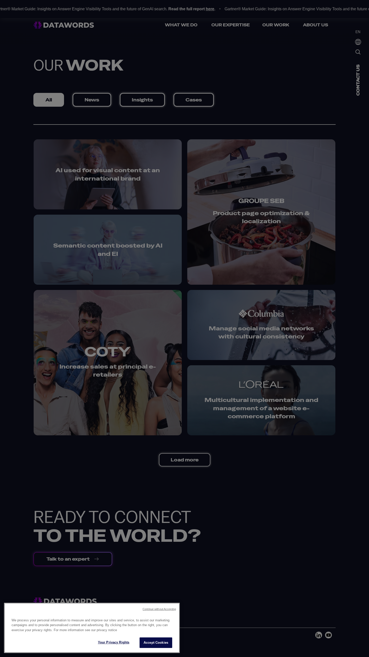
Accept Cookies (156, 642)
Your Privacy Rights (113, 642)
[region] (92, 628)
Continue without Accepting (159, 609)
